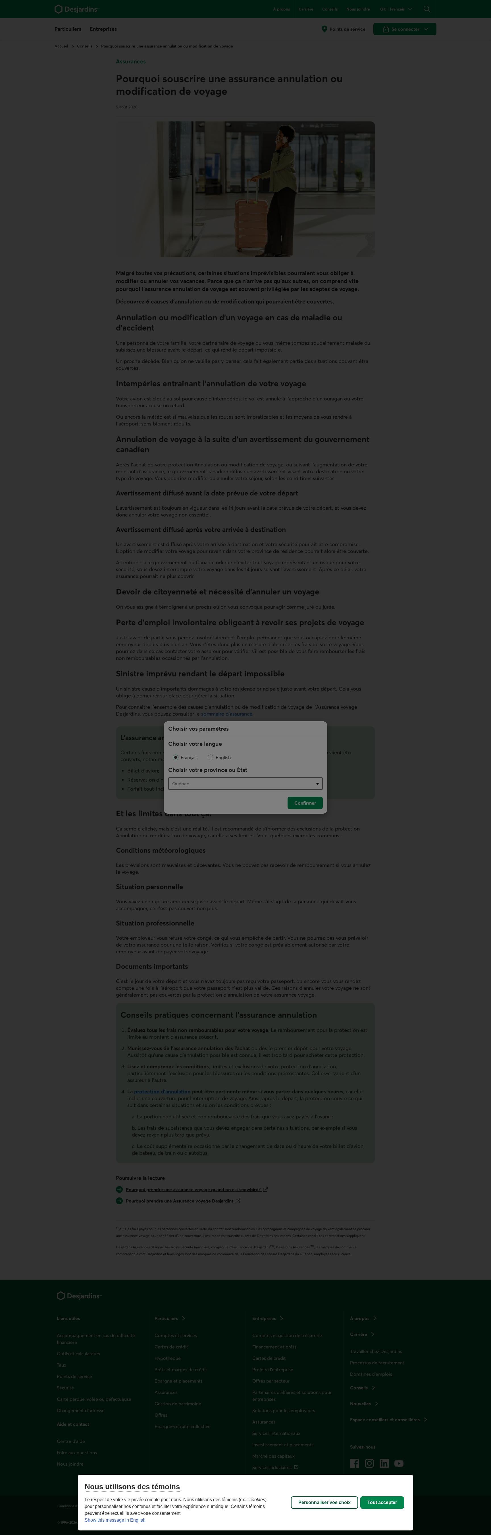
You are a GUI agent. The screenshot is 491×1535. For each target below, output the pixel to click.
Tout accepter (382, 1502)
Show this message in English (115, 1520)
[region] (245, 1502)
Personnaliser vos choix (324, 1502)
